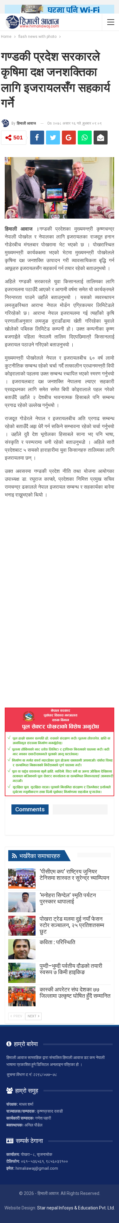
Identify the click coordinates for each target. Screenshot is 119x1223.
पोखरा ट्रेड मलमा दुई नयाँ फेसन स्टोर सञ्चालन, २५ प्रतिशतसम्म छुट (72, 925)
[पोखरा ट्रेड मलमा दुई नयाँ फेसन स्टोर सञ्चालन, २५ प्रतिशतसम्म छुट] (22, 926)
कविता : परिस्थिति (57, 942)
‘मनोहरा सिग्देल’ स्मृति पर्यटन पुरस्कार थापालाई (68, 898)
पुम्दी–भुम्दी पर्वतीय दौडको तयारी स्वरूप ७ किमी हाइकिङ (71, 968)
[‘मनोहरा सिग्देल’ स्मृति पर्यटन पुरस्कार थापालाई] (22, 902)
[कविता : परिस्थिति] (22, 949)
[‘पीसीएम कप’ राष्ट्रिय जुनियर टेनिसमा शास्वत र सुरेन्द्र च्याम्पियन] (22, 878)
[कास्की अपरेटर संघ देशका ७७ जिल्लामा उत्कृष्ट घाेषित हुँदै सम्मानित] (22, 996)
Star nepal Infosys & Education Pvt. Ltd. (76, 1207)
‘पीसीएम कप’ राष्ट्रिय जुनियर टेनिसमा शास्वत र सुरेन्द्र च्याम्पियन (74, 874)
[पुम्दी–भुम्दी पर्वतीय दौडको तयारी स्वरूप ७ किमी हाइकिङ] (22, 973)
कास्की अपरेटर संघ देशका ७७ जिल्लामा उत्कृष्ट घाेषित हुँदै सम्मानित (75, 992)
